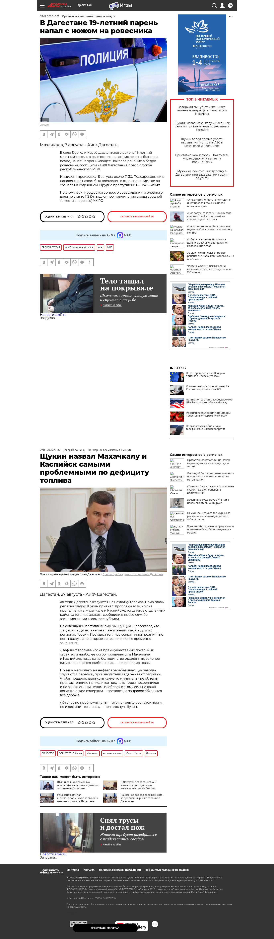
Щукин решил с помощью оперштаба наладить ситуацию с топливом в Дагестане (77, 785)
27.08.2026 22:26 (50, 449)
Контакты (73, 870)
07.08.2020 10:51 (49, 16)
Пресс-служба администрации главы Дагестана (132, 574)
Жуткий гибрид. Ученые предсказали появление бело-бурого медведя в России (210, 529)
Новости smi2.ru (53, 315)
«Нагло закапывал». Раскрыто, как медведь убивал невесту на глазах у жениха (209, 229)
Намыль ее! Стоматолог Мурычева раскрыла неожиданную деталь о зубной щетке (208, 516)
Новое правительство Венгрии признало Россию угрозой (205, 374)
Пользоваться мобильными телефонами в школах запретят (205, 427)
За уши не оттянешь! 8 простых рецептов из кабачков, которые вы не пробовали (210, 256)
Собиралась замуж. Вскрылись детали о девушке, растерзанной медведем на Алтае (207, 242)
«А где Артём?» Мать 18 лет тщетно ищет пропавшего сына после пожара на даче (209, 203)
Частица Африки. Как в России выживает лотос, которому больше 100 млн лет (209, 269)
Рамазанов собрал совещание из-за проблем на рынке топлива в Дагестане (142, 798)
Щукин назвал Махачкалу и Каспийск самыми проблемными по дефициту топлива (202, 126)
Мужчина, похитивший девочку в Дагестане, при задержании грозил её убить (202, 175)
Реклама (88, 870)
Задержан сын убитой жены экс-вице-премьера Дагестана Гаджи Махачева (202, 110)
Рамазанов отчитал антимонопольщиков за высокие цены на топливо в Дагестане (77, 798)
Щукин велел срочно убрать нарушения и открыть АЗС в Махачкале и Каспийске (202, 142)
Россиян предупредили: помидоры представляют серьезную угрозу (208, 414)
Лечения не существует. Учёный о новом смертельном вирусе (208, 501)
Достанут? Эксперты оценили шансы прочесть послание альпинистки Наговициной (210, 476)
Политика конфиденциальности (120, 870)
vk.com (44, 124)
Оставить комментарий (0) (137, 216)
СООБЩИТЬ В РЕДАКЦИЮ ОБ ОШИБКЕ (167, 870)
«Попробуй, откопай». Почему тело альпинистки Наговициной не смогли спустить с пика (209, 216)
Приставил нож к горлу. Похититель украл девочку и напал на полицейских (202, 158)
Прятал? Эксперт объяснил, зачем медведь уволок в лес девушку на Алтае (208, 463)
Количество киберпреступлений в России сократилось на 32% (207, 388)
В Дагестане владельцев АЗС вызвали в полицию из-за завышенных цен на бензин (139, 785)
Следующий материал (105, 928)
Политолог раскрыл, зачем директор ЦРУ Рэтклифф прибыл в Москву (209, 401)
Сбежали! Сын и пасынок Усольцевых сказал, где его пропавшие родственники (210, 489)
